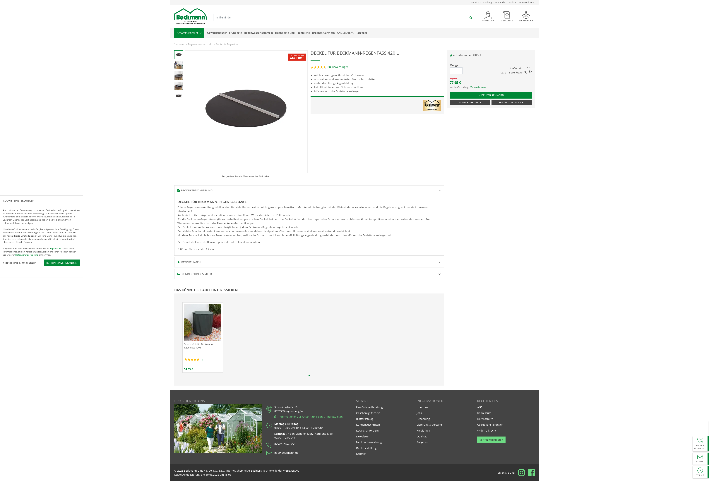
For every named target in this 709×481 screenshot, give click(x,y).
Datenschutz (485, 419)
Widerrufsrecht (486, 430)
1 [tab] (309, 375)
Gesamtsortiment (188, 33)
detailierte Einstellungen (20, 262)
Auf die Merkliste (470, 102)
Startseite (179, 44)
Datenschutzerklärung (26, 254)
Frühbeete (235, 33)
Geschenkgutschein (368, 413)
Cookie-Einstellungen (490, 424)
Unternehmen (527, 2)
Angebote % (345, 33)
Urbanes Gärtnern (323, 33)
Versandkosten (478, 87)
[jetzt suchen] (470, 17)
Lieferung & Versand (429, 424)
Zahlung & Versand (493, 2)
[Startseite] (190, 16)
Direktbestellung (366, 448)
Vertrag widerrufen (491, 440)
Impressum (484, 413)
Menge (454, 65)
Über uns (422, 407)
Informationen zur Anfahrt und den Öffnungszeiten (310, 416)
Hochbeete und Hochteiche (292, 33)
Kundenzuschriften (368, 424)
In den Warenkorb (494, 95)
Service (476, 2)
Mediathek (423, 430)
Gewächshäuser (217, 33)
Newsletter (363, 436)
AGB (479, 407)
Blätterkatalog (364, 419)
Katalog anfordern (367, 430)
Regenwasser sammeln (258, 33)
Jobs (419, 413)
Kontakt (361, 454)
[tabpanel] (203, 337)
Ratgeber (361, 33)
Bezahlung (423, 419)
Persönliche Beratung (369, 407)
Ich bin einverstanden (61, 262)
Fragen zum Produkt (512, 102)
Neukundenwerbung (369, 442)
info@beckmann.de (286, 452)
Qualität (512, 2)
